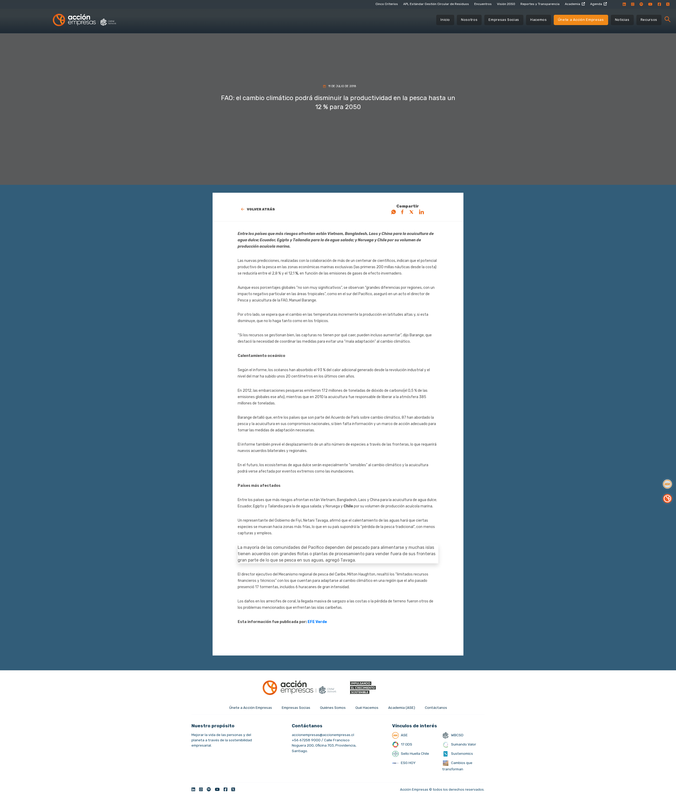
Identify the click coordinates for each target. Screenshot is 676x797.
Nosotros (469, 20)
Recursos (649, 20)
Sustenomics (461, 753)
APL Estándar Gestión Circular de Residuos (436, 4)
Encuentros (483, 4)
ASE (404, 735)
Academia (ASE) (401, 707)
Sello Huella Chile (414, 753)
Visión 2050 (506, 4)
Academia (572, 4)
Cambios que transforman (457, 766)
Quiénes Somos (333, 707)
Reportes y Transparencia (540, 4)
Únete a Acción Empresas (581, 20)
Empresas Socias (504, 20)
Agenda (596, 4)
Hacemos (538, 20)
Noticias (622, 20)
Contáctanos (436, 707)
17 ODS (406, 744)
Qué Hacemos (366, 707)
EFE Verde (317, 622)
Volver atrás (261, 209)
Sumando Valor (463, 744)
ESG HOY (408, 763)
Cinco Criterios (386, 4)
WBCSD (456, 735)
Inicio (445, 20)
